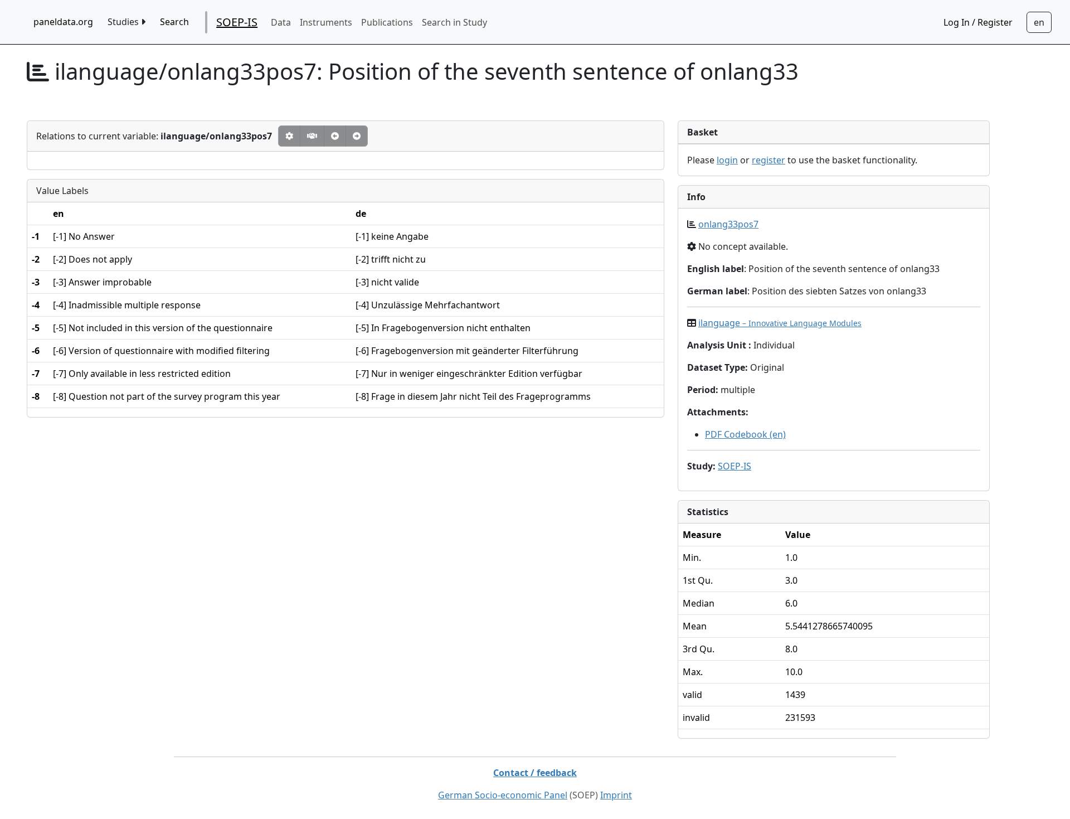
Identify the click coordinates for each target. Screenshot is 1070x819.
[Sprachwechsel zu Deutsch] (1039, 22)
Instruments (326, 22)
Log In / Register (978, 22)
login (727, 160)
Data (281, 22)
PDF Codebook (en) (745, 434)
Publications (387, 22)
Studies (124, 22)
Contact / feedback (535, 773)
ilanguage (780, 323)
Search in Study (454, 22)
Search (174, 22)
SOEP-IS (236, 22)
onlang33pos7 (728, 224)
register (768, 160)
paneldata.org (63, 22)
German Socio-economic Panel (502, 795)
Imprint (616, 795)
